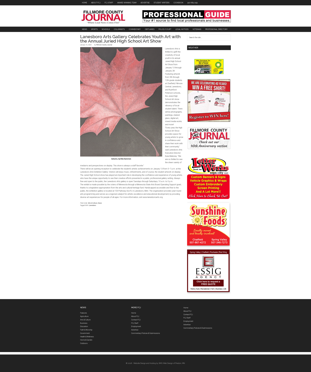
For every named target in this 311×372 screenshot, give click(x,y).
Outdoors (84, 343)
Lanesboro (92, 205)
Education (84, 326)
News (100, 203)
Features (83, 313)
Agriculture (84, 316)
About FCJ (135, 316)
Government (85, 333)
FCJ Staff (134, 323)
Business (83, 323)
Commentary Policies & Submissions (145, 333)
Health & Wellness (87, 337)
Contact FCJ (136, 320)
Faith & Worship (86, 330)
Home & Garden (86, 340)
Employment (136, 326)
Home (133, 313)
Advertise (134, 330)
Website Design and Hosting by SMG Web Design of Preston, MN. (159, 363)
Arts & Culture (92, 203)
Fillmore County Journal (103, 17)
